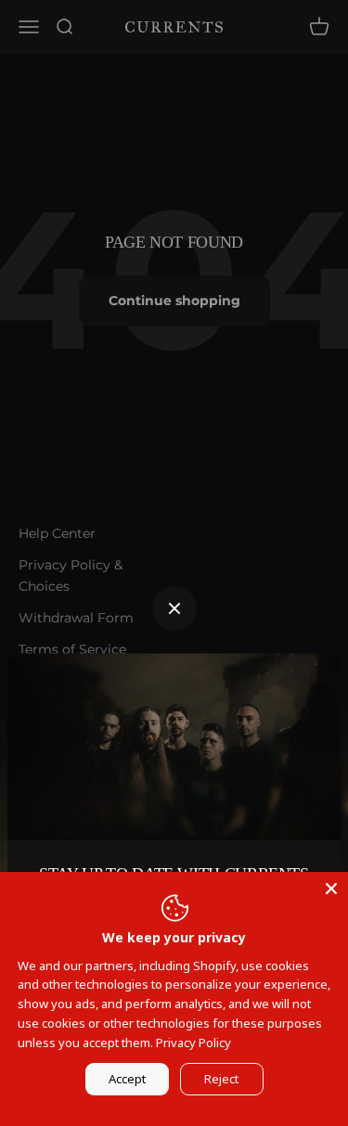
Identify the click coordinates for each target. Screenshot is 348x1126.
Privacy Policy (193, 1042)
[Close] (331, 888)
